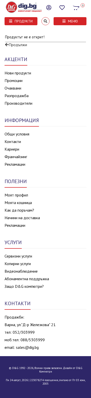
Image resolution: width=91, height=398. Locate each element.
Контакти (13, 141)
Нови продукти (18, 72)
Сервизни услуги (18, 256)
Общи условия (17, 133)
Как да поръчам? (19, 210)
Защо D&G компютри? (24, 286)
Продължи (18, 44)
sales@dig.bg (27, 347)
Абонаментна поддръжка (27, 278)
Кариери (12, 149)
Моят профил (16, 194)
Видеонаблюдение (21, 271)
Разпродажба (17, 95)
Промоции (13, 80)
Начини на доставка (22, 217)
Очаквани (13, 88)
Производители (18, 103)
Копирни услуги (18, 263)
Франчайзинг (16, 156)
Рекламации (15, 164)
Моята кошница (18, 202)
